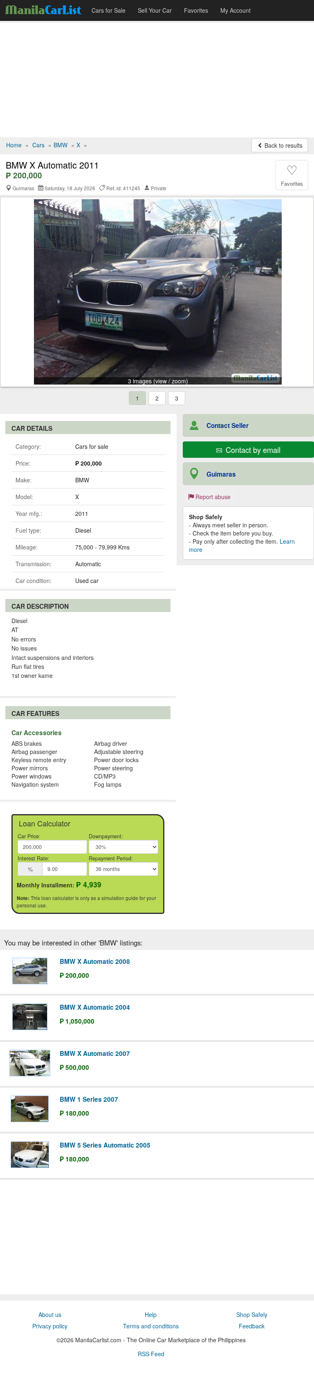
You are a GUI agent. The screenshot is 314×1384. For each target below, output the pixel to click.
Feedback (252, 1326)
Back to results (283, 145)
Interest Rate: (33, 858)
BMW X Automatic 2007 (95, 1053)
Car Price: (29, 836)
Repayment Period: (111, 858)
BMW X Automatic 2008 (95, 961)
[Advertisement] (157, 80)
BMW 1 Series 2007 (89, 1099)
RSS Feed (151, 1354)
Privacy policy (49, 1326)
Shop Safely (251, 1314)
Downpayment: (106, 836)
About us (49, 1314)
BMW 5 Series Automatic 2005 (105, 1145)
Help (151, 1314)
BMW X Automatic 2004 (95, 1007)
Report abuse (212, 497)
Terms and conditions (151, 1326)
